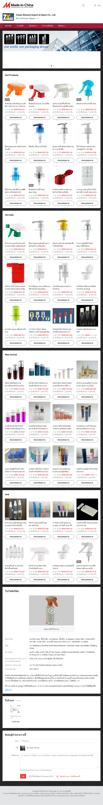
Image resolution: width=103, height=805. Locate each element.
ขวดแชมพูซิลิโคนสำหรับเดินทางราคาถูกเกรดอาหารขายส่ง (15, 471)
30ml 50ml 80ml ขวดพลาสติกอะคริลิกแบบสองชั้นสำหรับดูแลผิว (14, 385)
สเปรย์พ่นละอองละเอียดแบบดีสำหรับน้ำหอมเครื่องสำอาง (39, 289)
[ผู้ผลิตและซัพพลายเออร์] (18, 5)
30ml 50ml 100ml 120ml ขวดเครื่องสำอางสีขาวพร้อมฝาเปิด (62, 385)
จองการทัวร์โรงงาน (51, 629)
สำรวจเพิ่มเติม (47, 25)
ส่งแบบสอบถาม (16, 117)
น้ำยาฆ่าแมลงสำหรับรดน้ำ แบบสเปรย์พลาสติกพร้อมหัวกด (15, 246)
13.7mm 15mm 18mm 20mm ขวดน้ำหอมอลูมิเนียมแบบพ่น (39, 332)
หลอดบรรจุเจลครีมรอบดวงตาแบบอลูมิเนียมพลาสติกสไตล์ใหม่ (61, 471)
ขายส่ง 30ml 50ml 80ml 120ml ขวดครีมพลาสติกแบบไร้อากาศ (62, 428)
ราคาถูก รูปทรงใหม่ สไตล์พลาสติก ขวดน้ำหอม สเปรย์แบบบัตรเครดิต (87, 192)
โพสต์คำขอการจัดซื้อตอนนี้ (68, 776)
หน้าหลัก (8, 25)
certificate (16, 721)
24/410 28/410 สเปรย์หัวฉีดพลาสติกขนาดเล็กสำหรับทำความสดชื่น (86, 568)
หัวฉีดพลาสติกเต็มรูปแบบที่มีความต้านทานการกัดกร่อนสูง (16, 106)
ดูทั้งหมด (8, 690)
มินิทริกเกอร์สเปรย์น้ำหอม (86, 103)
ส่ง (23, 776)
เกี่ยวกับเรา (33, 25)
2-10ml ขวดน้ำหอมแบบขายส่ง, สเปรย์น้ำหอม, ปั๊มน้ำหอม (62, 525)
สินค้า (21, 25)
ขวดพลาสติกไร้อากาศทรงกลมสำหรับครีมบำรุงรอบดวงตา (39, 471)
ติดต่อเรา (61, 25)
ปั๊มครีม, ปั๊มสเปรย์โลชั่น (38, 146)
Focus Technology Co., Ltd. (53, 791)
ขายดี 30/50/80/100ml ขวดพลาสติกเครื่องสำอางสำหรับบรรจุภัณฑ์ (14, 428)
